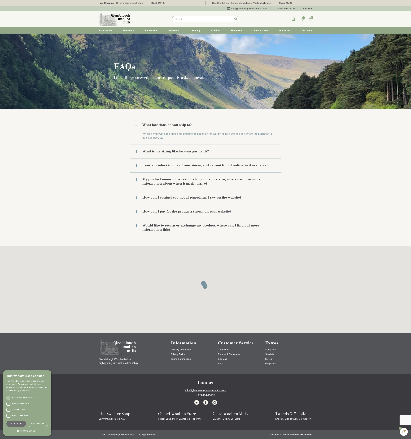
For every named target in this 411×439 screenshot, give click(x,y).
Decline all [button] (37, 424)
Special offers (260, 30)
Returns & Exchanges (229, 354)
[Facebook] (205, 402)
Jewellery (195, 30)
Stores (268, 359)
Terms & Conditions (181, 359)
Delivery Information (181, 349)
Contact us (223, 349)
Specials (269, 354)
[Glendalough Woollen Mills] (114, 19)
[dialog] (27, 403)
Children (215, 30)
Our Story (307, 30)
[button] (307, 8)
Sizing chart (271, 349)
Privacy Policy (178, 354)
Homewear (237, 30)
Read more (158, 3)
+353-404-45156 (286, 8)
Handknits (129, 30)
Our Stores (285, 30)
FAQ (220, 363)
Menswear (173, 30)
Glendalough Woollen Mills (121, 434)
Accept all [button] (16, 424)
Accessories (106, 30)
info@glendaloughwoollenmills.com (249, 8)
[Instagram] (214, 402)
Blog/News (270, 363)
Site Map (222, 359)
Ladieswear (151, 30)
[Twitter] (196, 402)
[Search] (236, 19)
